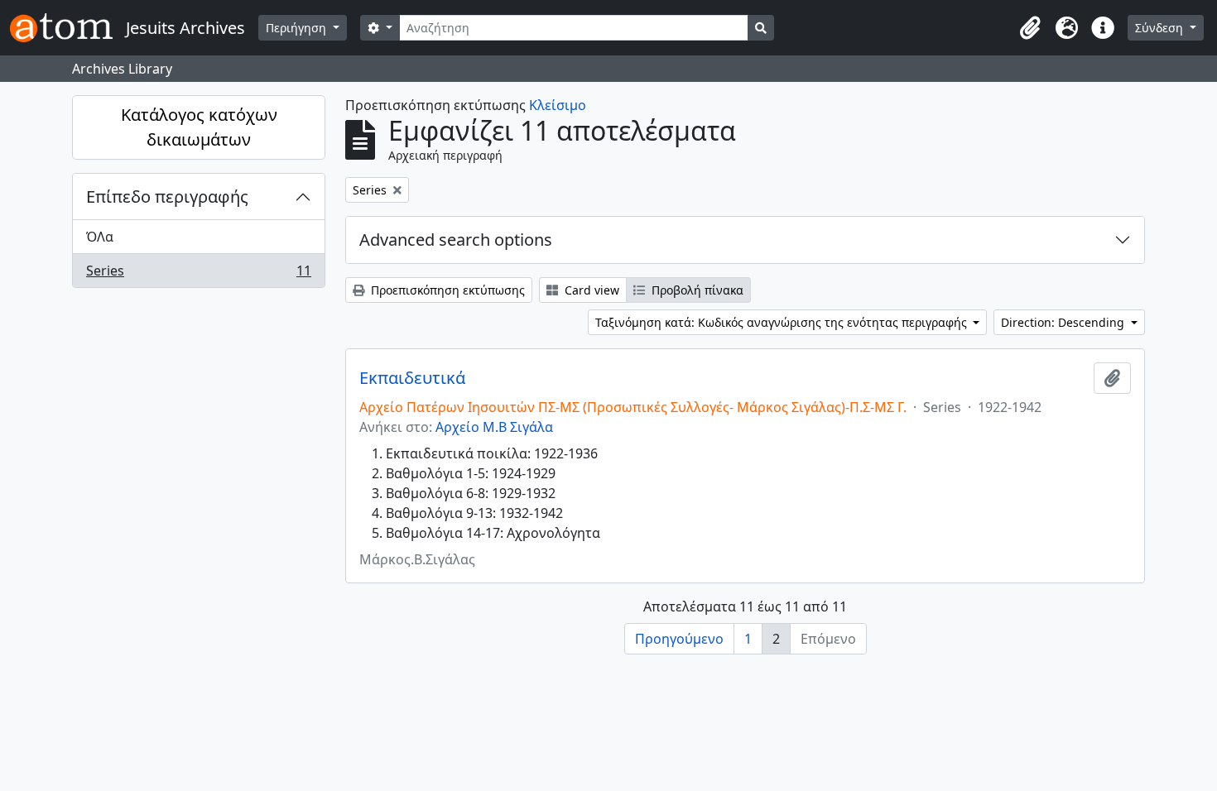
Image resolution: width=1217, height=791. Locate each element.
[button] (1030, 28)
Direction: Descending (1064, 322)
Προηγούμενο (679, 639)
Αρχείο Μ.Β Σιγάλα (494, 427)
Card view (590, 290)
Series (198, 274)
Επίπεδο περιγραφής (167, 196)
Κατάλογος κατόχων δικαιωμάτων (199, 127)
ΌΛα (99, 237)
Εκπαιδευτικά (412, 378)
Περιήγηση (298, 28)
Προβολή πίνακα (695, 290)
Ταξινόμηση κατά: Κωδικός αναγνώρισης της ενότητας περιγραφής (782, 322)
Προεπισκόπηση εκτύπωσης (446, 290)
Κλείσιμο (557, 105)
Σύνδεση (1160, 28)
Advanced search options (455, 239)
